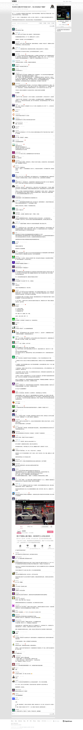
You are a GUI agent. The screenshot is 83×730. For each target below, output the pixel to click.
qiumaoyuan (17, 114)
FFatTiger (17, 593)
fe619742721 (17, 83)
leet (49, 23)
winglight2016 (18, 655)
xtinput (16, 409)
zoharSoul (17, 322)
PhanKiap (17, 672)
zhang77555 (17, 60)
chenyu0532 (17, 261)
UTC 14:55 (21, 727)
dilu (16, 95)
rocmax (16, 435)
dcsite (16, 697)
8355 (16, 232)
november (17, 341)
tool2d (18, 9)
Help (16, 720)
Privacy (34, 720)
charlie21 (17, 290)
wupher (16, 449)
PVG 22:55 (25, 727)
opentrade (17, 126)
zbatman (17, 326)
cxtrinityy (17, 68)
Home (64, 1)
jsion (16, 498)
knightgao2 (17, 212)
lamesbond (17, 431)
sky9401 (17, 346)
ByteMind (17, 156)
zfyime (16, 144)
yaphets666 (17, 459)
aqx (16, 651)
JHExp (16, 251)
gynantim (17, 201)
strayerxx (17, 256)
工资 (53, 23)
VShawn (17, 693)
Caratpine (17, 552)
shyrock (17, 165)
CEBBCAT (17, 643)
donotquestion (18, 266)
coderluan (17, 304)
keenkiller (17, 631)
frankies (17, 469)
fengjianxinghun (18, 556)
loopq (16, 610)
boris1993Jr (17, 492)
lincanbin (17, 216)
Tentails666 (17, 419)
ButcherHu (17, 160)
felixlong (17, 135)
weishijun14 (17, 109)
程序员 (16, 4)
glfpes (16, 572)
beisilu (16, 104)
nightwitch (17, 64)
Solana (38, 720)
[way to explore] (14, 1)
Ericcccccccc (17, 196)
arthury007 (17, 605)
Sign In (70, 1)
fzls (16, 331)
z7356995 (17, 709)
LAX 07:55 (28, 727)
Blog (24, 720)
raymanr (17, 561)
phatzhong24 (17, 152)
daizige (16, 405)
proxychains (17, 401)
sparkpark (17, 588)
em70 (16, 270)
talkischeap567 (18, 689)
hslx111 (16, 667)
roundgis (17, 241)
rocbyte (16, 356)
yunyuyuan (17, 597)
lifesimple (17, 279)
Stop (16, 175)
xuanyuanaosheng (19, 122)
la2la (16, 584)
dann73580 (17, 41)
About (12, 720)
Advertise (20, 720)
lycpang (17, 383)
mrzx (16, 283)
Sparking (62, 26)
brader (16, 391)
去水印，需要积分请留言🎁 (64, 24)
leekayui (17, 676)
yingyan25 (17, 73)
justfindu (17, 130)
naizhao (16, 185)
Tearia (16, 318)
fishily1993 (17, 614)
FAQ (30, 720)
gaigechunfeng (18, 620)
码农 (41, 23)
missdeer (17, 336)
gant (16, 28)
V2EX (13, 4)
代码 (45, 23)
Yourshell (17, 140)
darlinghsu (17, 118)
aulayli (16, 208)
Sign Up (67, 1)
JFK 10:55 (32, 727)
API (27, 720)
